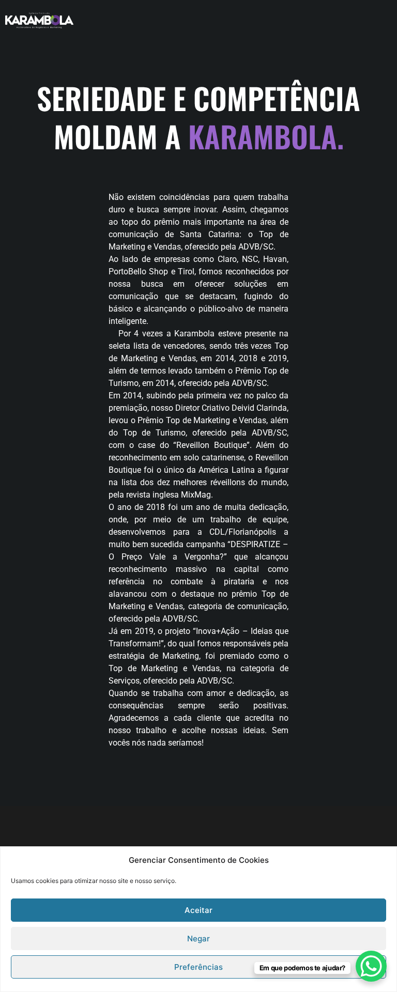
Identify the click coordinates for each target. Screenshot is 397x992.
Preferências (198, 967)
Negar (198, 938)
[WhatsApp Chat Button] (371, 966)
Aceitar (198, 910)
